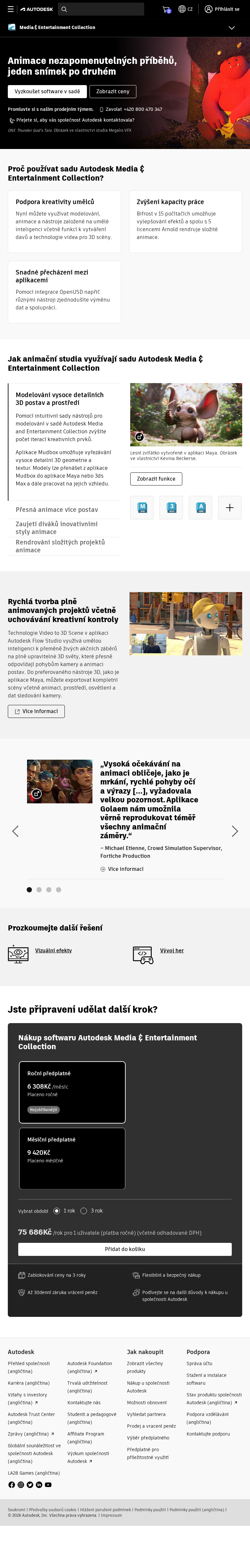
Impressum (111, 1515)
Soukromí (16, 1509)
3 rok (97, 1211)
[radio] (72, 1092)
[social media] (30, 1485)
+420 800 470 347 (143, 109)
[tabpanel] (186, 456)
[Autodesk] (38, 9)
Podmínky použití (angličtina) (197, 1509)
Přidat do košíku (125, 1249)
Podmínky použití (150, 1509)
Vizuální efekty (53, 950)
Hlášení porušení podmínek (105, 1509)
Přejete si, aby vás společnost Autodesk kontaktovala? (75, 120)
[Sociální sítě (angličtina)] (30, 1484)
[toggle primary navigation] (14, 9)
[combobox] (101, 9)
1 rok (69, 1211)
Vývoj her (172, 950)
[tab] (64, 442)
